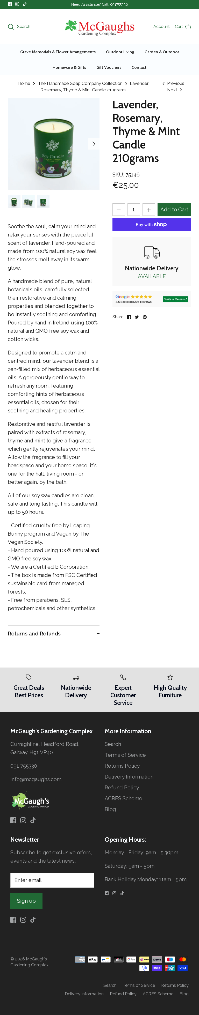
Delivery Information (129, 777)
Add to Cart (174, 209)
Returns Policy (122, 766)
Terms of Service (125, 755)
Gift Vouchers (108, 67)
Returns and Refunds (34, 634)
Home (24, 83)
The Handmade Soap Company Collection (80, 83)
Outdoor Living (120, 51)
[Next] (94, 144)
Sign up (26, 901)
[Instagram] (17, 4)
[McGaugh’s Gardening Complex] (99, 26)
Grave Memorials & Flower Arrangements (58, 51)
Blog (110, 809)
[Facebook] (10, 4)
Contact (139, 67)
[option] (54, 144)
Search (113, 744)
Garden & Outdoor (162, 51)
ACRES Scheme (123, 798)
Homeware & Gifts (69, 67)
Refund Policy (122, 787)
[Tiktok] (25, 4)
